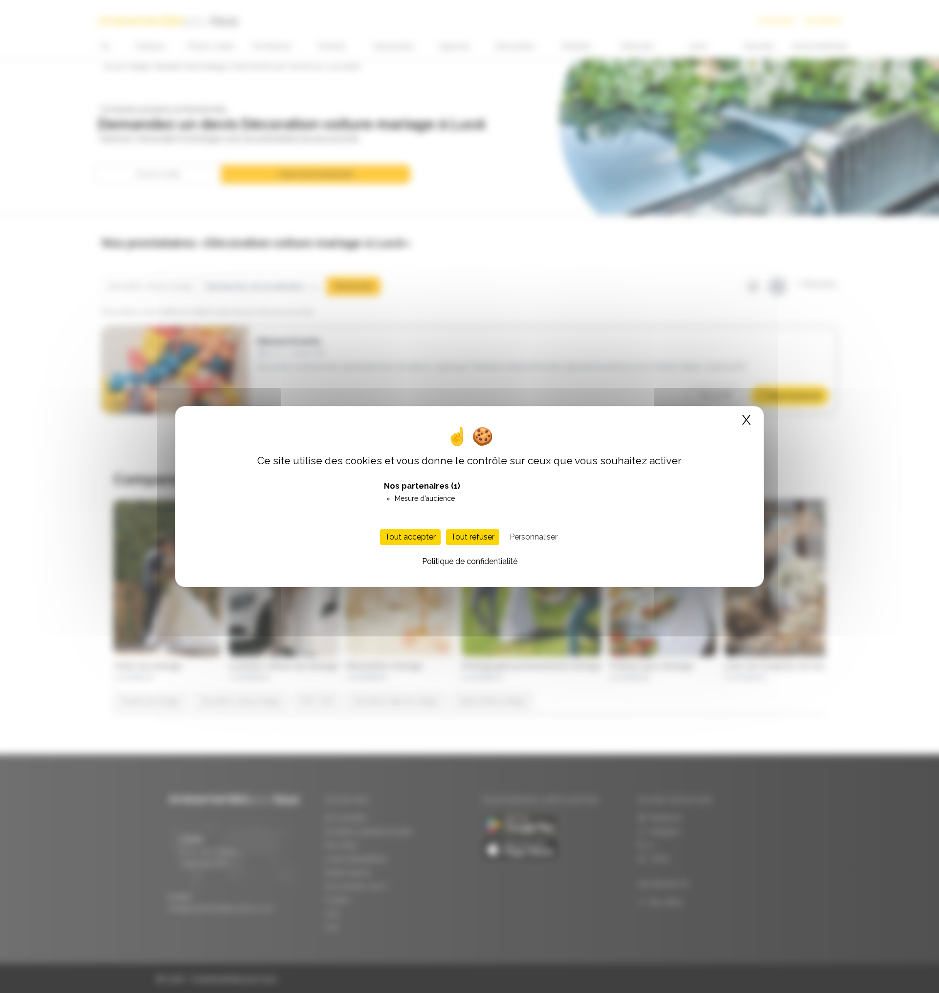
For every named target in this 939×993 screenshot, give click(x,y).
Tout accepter (410, 537)
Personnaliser (534, 537)
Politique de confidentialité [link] (469, 561)
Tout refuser (472, 537)
